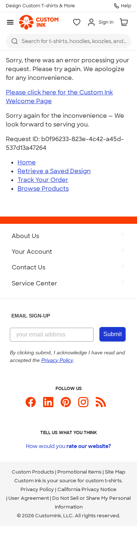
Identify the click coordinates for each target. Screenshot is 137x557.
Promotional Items (79, 472)
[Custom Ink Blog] (101, 405)
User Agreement (28, 498)
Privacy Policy (37, 489)
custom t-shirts (103, 481)
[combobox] (68, 41)
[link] (38, 22)
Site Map (115, 472)
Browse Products (43, 188)
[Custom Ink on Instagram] (83, 405)
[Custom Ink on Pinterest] (66, 405)
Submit (112, 334)
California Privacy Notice (87, 489)
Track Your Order (43, 180)
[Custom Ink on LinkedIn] (48, 405)
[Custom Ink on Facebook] (31, 405)
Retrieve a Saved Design (54, 171)
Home (27, 162)
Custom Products (33, 472)
